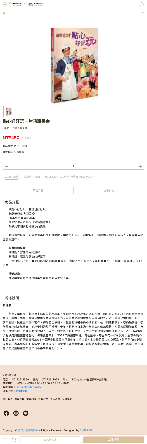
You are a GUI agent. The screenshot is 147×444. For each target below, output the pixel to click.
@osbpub (21, 390)
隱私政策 (55, 399)
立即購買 (113, 439)
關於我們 (8, 399)
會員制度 (20, 399)
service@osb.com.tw (29, 387)
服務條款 (67, 399)
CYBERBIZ (86, 430)
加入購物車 (50, 439)
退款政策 (43, 399)
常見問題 (31, 399)
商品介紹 (38, 190)
